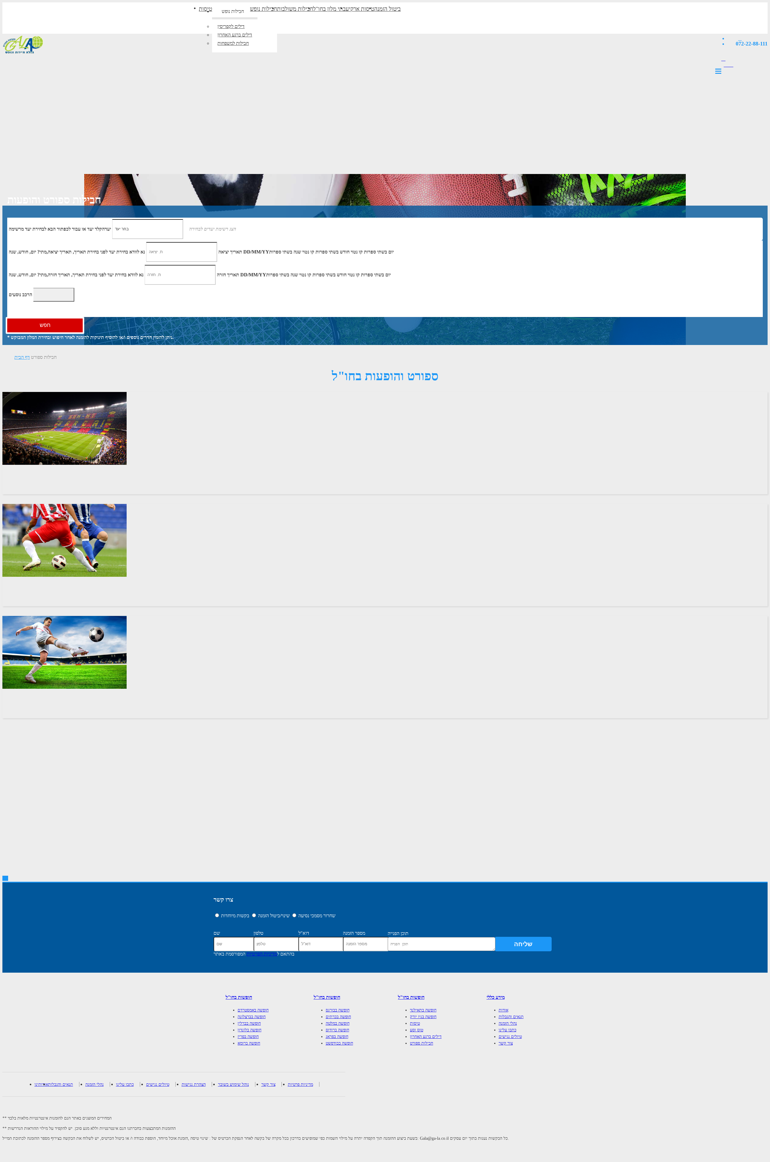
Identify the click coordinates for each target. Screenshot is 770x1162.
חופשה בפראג (337, 1036)
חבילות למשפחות (233, 43)
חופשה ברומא (249, 1043)
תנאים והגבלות (511, 1016)
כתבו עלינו (507, 1030)
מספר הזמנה (354, 933)
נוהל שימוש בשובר (233, 1084)
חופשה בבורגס (338, 1010)
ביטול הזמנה (387, 9)
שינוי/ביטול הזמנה (274, 915)
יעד (60, 228)
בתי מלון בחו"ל (329, 9)
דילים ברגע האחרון (234, 34)
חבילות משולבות (295, 9)
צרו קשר (223, 899)
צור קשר (506, 1043)
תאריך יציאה (230, 251)
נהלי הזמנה (508, 1023)
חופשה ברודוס (337, 1030)
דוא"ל (303, 933)
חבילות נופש (233, 11)
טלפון (258, 933)
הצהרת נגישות (194, 1084)
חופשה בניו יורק (423, 1016)
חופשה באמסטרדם (253, 1010)
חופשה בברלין (249, 1023)
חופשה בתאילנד (423, 1010)
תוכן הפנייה (398, 933)
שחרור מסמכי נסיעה (316, 915)
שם (217, 933)
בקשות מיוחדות (235, 915)
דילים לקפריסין (231, 26)
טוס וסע (416, 1030)
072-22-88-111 (752, 44)
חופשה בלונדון (249, 1030)
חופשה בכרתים (338, 1016)
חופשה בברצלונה (252, 1016)
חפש (45, 325)
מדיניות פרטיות (300, 1084)
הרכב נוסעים (20, 294)
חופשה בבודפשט (339, 1043)
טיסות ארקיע (360, 9)
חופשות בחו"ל (239, 997)
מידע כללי (496, 997)
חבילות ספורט (44, 357)
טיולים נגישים (510, 1036)
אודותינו (41, 1084)
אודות (503, 1010)
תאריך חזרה (228, 274)
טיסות (205, 9)
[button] (210, 228)
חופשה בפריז (248, 1036)
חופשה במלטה (338, 1023)
